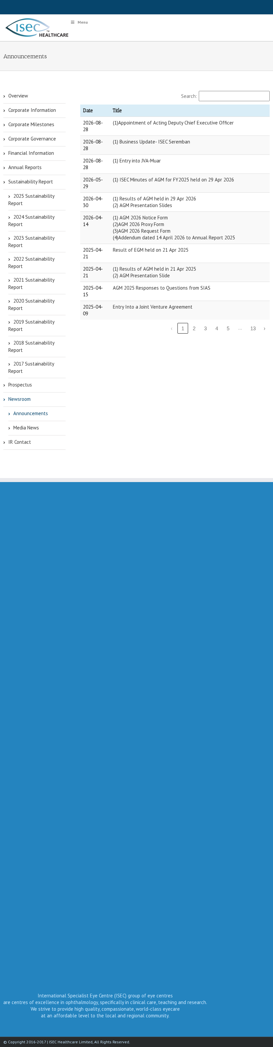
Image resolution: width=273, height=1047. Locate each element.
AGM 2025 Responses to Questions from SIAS (161, 288)
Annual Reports (25, 167)
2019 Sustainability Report (31, 325)
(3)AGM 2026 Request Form (141, 231)
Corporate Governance (32, 138)
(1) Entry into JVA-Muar (137, 160)
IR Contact (19, 442)
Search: (189, 96)
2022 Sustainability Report (31, 262)
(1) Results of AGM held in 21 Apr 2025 (154, 269)
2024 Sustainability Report (31, 220)
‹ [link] (171, 328)
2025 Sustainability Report (31, 199)
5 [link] (228, 328)
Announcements (30, 413)
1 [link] (182, 328)
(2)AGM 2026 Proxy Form (138, 224)
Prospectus (20, 385)
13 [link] (253, 328)
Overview (18, 96)
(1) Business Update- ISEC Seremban (151, 141)
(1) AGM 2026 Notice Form (140, 217)
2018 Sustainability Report (31, 346)
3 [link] (205, 328)
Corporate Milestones (31, 124)
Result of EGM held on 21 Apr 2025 (150, 250)
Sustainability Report (30, 181)
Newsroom (19, 399)
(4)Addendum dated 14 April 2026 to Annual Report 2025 (174, 237)
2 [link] (194, 328)
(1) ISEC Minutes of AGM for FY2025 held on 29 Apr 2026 (173, 179)
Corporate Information (32, 110)
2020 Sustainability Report (31, 304)
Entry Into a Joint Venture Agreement (152, 307)
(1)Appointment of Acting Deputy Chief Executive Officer (173, 123)
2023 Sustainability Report (31, 241)
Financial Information (31, 153)
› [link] (264, 328)
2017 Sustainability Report (31, 367)
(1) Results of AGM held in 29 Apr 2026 (154, 198)
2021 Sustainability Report (31, 283)
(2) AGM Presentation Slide (141, 275)
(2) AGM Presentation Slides (142, 205)
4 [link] (216, 328)
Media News (26, 427)
